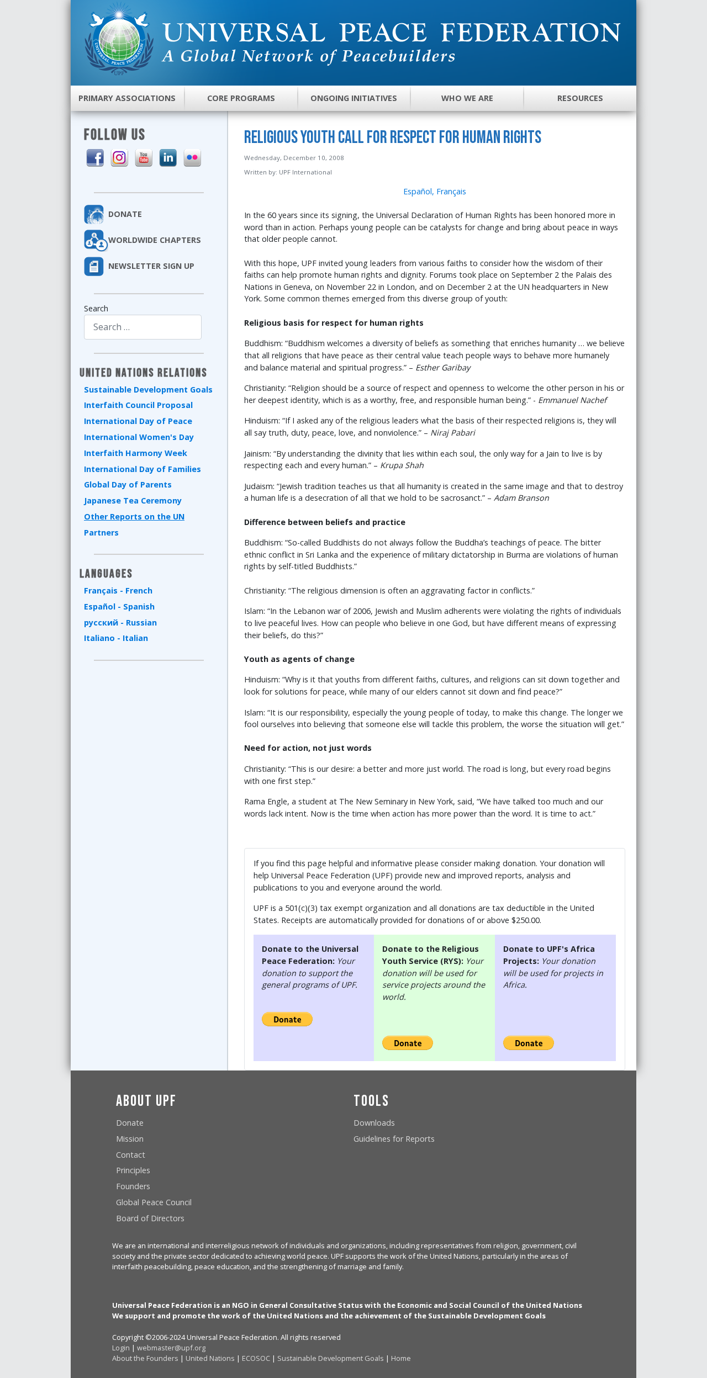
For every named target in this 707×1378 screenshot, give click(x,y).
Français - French (118, 590)
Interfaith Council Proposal (138, 405)
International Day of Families (142, 469)
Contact (130, 1154)
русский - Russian (120, 622)
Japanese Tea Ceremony (133, 500)
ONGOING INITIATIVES (353, 98)
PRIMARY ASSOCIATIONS (127, 98)
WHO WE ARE (467, 98)
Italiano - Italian (116, 638)
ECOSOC (256, 1358)
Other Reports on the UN (134, 516)
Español (417, 191)
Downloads (374, 1122)
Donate (130, 1122)
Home (401, 1358)
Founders (133, 1186)
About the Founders (145, 1358)
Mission (130, 1138)
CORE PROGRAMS (241, 98)
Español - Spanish (119, 606)
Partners (101, 532)
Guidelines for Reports (394, 1138)
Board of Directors (150, 1218)
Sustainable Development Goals (148, 389)
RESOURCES (580, 98)
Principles (133, 1170)
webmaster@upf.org (171, 1348)
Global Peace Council (154, 1202)
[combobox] (143, 327)
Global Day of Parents (128, 484)
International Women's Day (139, 437)
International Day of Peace (138, 421)
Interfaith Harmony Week (135, 453)
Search (96, 308)
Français (451, 191)
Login (121, 1348)
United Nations (210, 1358)
